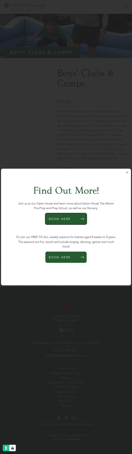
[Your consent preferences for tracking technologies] (12, 448)
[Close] (127, 172)
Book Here (60, 219)
